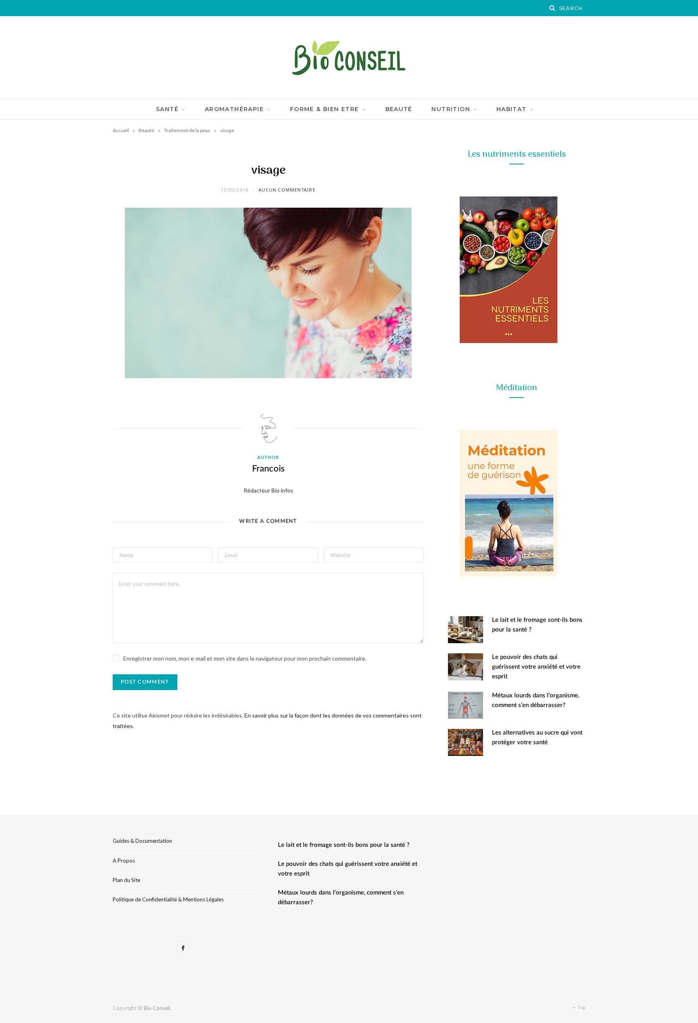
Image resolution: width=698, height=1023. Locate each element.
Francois (268, 468)
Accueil (121, 130)
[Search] (552, 8)
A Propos (124, 860)
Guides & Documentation (142, 841)
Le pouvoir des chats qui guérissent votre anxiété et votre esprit (536, 667)
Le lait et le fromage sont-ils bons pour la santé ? (344, 845)
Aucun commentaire (287, 190)
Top (581, 1007)
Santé (167, 109)
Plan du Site (126, 880)
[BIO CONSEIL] (349, 57)
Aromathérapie (234, 109)
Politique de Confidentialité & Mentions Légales (168, 899)
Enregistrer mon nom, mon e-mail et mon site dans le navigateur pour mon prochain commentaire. (244, 658)
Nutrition (450, 109)
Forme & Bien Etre (324, 109)
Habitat (511, 109)
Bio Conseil (157, 1008)
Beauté (398, 109)
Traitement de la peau (187, 130)
